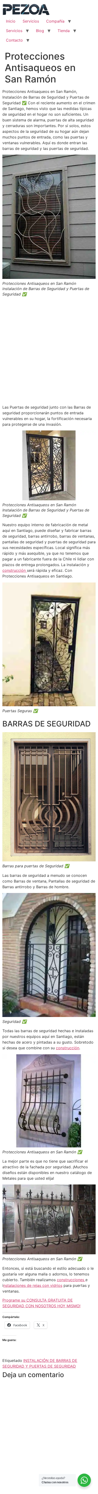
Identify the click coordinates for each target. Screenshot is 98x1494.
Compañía (55, 21)
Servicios (31, 21)
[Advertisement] (49, 352)
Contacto (14, 40)
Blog (40, 30)
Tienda (64, 30)
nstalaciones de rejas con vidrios (32, 1285)
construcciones (71, 1279)
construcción (14, 570)
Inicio (10, 21)
